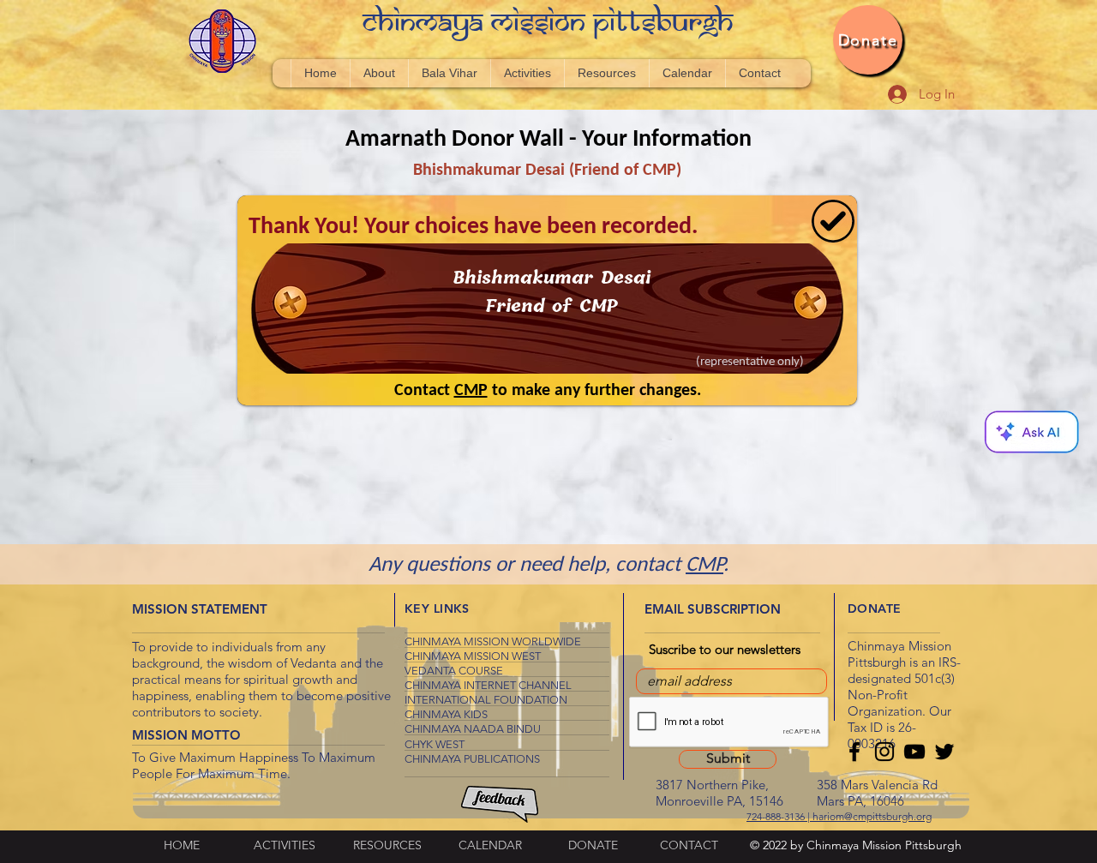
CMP (704, 565)
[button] (1031, 431)
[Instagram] (884, 751)
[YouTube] (914, 751)
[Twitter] (944, 751)
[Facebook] (854, 751)
